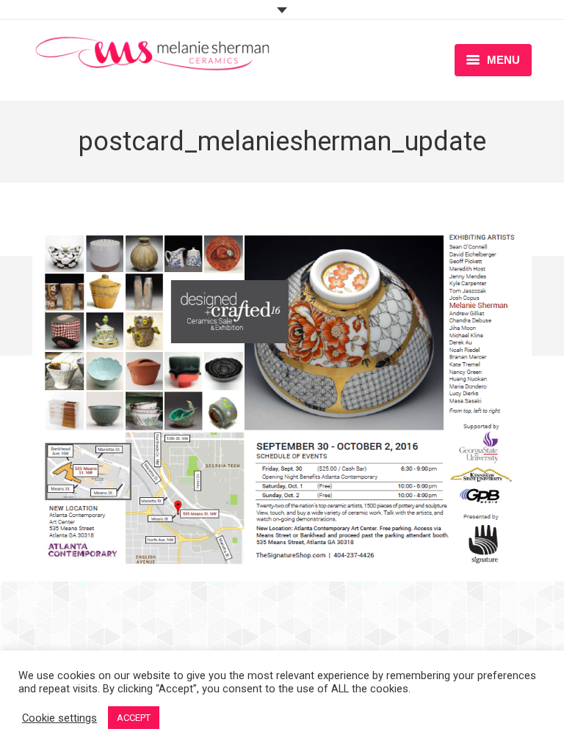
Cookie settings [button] (59, 718)
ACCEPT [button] (134, 717)
